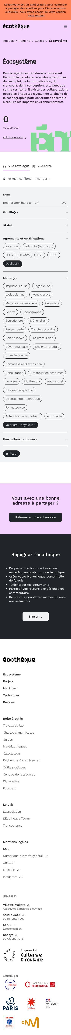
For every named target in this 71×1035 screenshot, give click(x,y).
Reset (13, 453)
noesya (8, 935)
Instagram (10, 877)
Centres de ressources (19, 774)
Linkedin (9, 870)
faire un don (36, 15)
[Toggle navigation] (65, 26)
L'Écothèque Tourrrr (16, 818)
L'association (12, 811)
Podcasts (9, 788)
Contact (8, 862)
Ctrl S (7, 925)
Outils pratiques (14, 767)
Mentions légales (15, 842)
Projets (8, 681)
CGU (6, 849)
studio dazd (11, 915)
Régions (24, 40)
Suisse (39, 40)
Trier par (41, 178)
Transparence (13, 825)
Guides (8, 739)
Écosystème (12, 674)
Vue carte (45, 166)
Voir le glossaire (13, 137)
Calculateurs (12, 753)
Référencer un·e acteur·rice (35, 517)
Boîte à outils (13, 718)
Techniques (11, 695)
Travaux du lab (13, 725)
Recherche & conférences (21, 760)
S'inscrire (35, 616)
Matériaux (10, 688)
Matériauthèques (15, 746)
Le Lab (8, 804)
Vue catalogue (19, 166)
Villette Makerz (14, 905)
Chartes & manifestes (18, 732)
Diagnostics (11, 781)
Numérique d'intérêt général (23, 856)
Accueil (8, 40)
